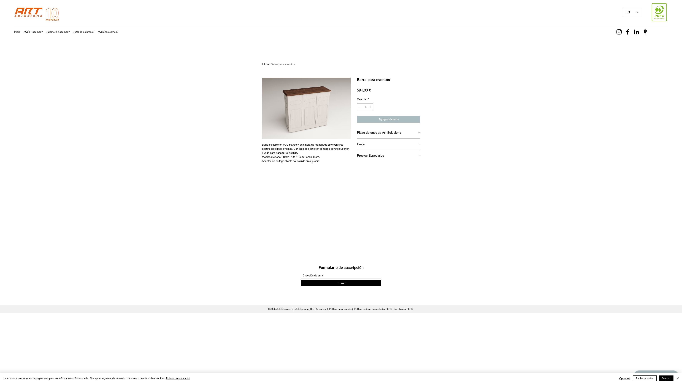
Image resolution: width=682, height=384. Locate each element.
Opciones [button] (624, 378)
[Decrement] (360, 106)
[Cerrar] (678, 378)
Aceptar (666, 378)
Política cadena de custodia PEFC (373, 309)
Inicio (265, 64)
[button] (33, 31)
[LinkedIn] (636, 31)
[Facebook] (627, 31)
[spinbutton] (365, 106)
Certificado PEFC (403, 309)
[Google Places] (645, 31)
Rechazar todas (645, 378)
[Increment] (370, 106)
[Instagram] (619, 31)
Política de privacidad (341, 309)
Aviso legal (322, 309)
